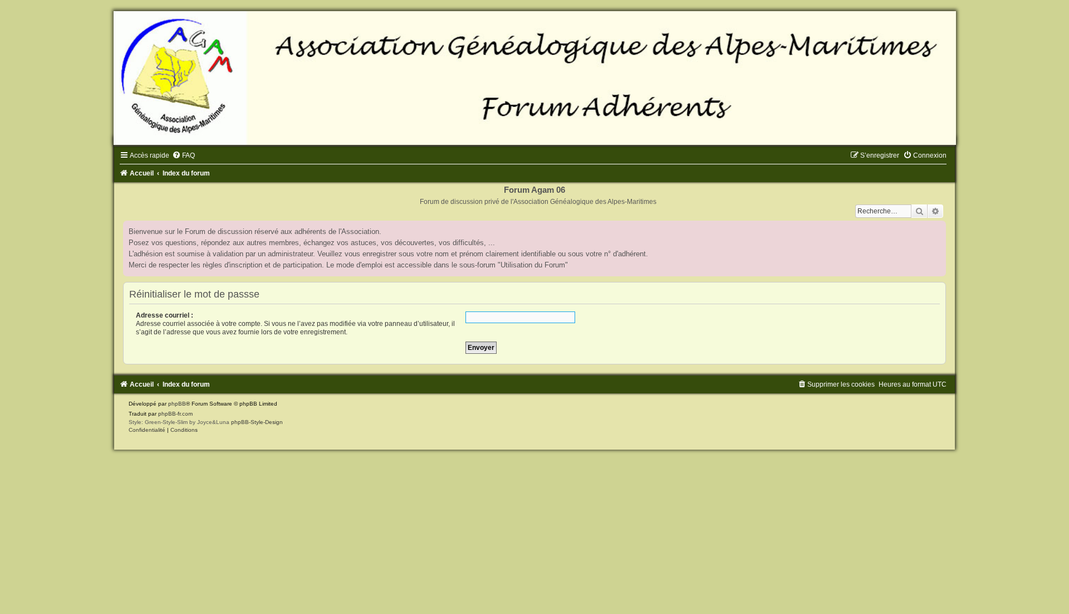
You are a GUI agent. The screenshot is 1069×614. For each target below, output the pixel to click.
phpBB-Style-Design (257, 422)
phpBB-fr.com (175, 414)
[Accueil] (534, 78)
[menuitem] (183, 155)
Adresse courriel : (164, 315)
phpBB (177, 404)
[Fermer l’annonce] (937, 229)
